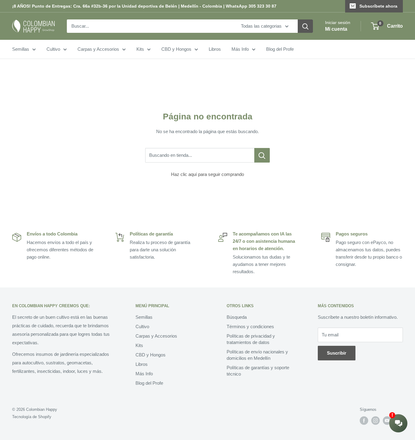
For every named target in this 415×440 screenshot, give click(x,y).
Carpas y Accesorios (98, 49)
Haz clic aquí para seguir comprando (207, 174)
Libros (215, 49)
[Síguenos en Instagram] (375, 420)
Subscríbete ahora (378, 6)
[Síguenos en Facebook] (364, 420)
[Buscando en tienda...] (262, 155)
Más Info (240, 49)
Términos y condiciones (250, 326)
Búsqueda (237, 317)
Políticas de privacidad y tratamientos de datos (251, 339)
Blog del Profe (280, 49)
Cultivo (53, 49)
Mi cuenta (336, 29)
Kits (140, 49)
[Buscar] (305, 26)
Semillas (20, 49)
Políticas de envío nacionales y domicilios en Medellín (257, 355)
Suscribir (336, 353)
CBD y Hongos (176, 49)
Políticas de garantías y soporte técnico (258, 370)
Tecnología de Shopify (31, 416)
